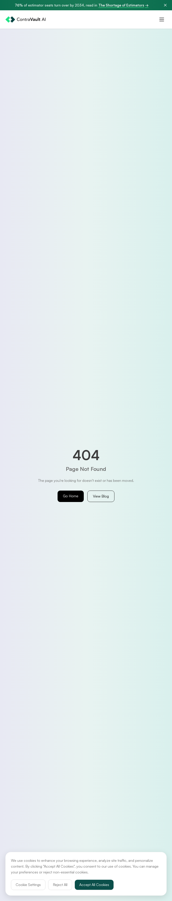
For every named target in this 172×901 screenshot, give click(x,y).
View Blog (101, 496)
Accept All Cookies (94, 884)
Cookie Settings (28, 884)
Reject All (60, 884)
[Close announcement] (165, 5)
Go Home (70, 496)
